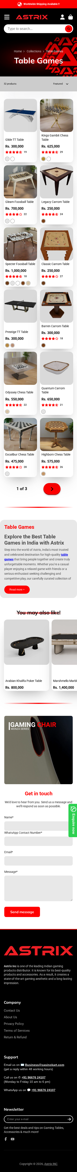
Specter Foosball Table (20, 257)
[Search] (68, 28)
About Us (10, 1017)
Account (62, 17)
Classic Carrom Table (56, 257)
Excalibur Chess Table (20, 447)
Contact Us (12, 1010)
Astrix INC (51, 1164)
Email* (8, 852)
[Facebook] (6, 1139)
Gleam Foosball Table (20, 194)
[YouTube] (13, 1139)
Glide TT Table (20, 130)
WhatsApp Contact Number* (23, 832)
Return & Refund (15, 1037)
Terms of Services (17, 1031)
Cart (70, 17)
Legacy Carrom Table (56, 194)
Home (18, 51)
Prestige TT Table (20, 319)
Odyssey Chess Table (20, 383)
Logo (32, 17)
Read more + (17, 589)
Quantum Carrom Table (56, 383)
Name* (8, 817)
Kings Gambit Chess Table (56, 130)
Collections (34, 51)
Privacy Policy (14, 1024)
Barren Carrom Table (56, 319)
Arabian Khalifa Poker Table (26, 655)
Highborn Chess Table (56, 447)
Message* (11, 871)
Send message (22, 912)
